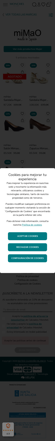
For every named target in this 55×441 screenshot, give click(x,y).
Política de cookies (32, 225)
